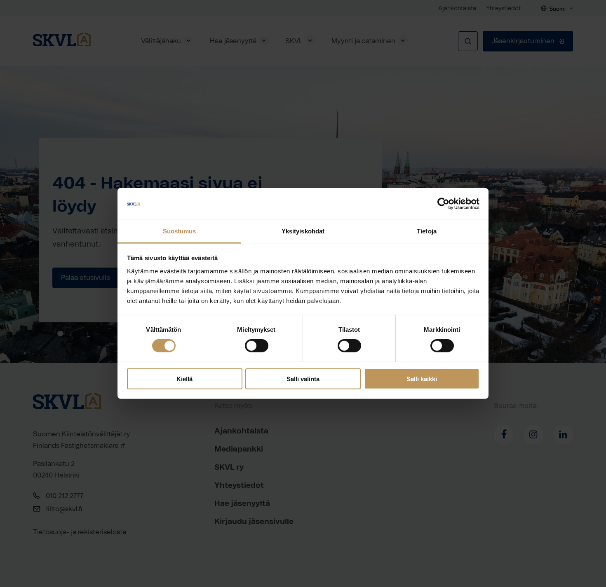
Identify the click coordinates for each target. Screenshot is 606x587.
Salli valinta (303, 378)
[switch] (256, 345)
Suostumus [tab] (179, 231)
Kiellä (184, 378)
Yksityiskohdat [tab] (303, 231)
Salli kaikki (421, 378)
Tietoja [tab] (427, 231)
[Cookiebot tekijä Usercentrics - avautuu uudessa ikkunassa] (443, 204)
